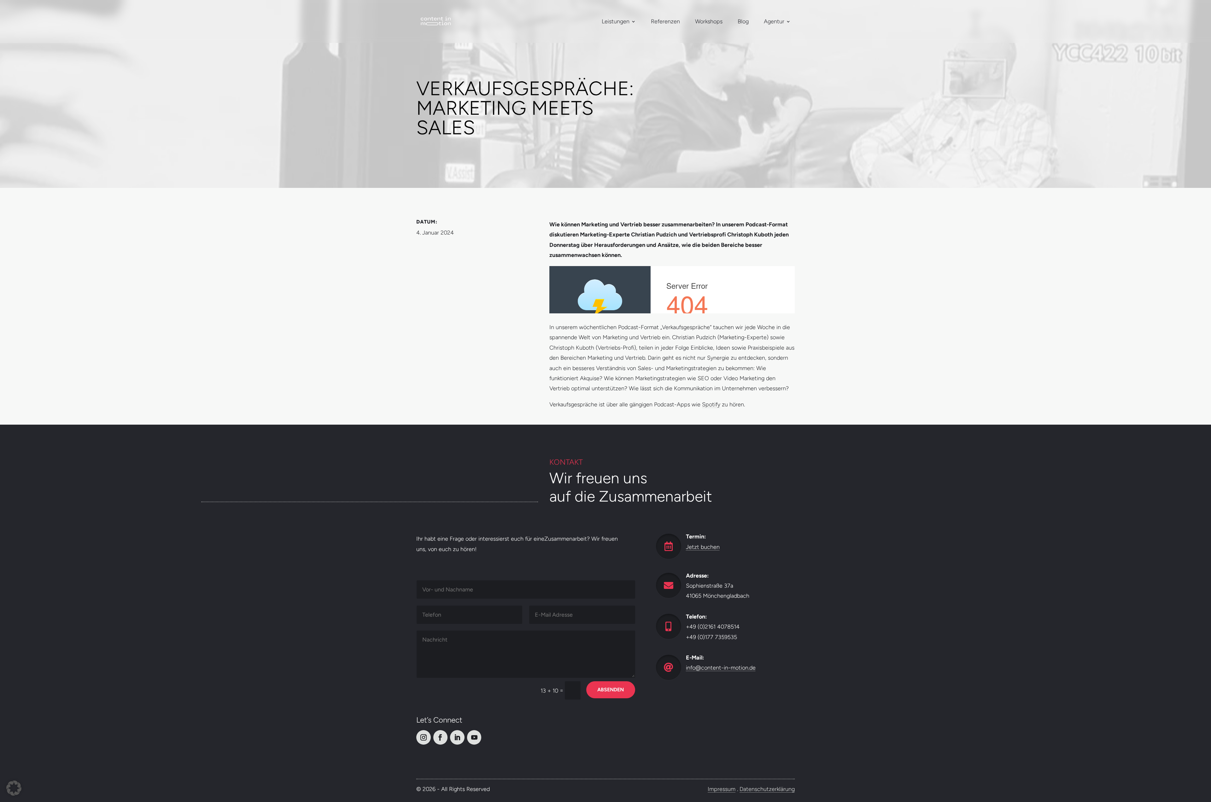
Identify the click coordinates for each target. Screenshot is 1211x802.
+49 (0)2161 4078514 (713, 626)
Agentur (774, 21)
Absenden (610, 690)
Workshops (709, 21)
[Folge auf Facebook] (440, 737)
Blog (743, 21)
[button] (14, 788)
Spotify (711, 404)
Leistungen (615, 21)
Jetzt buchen (703, 546)
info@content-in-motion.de (721, 667)
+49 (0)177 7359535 (711, 636)
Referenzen (665, 21)
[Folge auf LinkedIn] (457, 737)
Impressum (721, 789)
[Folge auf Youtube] (474, 737)
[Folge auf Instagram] (423, 737)
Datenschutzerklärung (767, 789)
